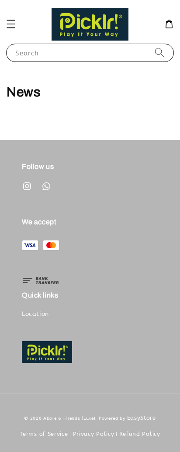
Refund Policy (139, 434)
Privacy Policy (93, 434)
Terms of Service (44, 434)
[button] (11, 24)
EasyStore (141, 417)
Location (35, 314)
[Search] (159, 52)
